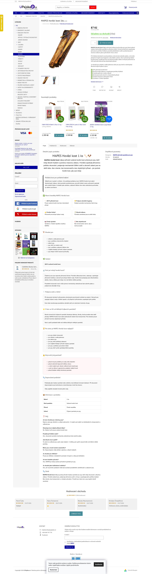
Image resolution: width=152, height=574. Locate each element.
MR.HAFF (21, 66)
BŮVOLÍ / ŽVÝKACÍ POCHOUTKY (27, 37)
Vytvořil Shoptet (132, 570)
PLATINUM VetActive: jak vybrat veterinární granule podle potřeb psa (25, 149)
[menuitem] (16, 13)
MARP (20, 52)
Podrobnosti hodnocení (66, 24)
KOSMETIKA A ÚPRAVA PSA (26, 80)
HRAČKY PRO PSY (23, 78)
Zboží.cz (72, 554)
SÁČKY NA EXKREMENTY (25, 87)
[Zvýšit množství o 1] (97, 42)
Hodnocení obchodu (76, 491)
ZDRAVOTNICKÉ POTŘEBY (25, 103)
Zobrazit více (76, 514)
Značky (18, 124)
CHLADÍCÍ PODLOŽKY (24, 101)
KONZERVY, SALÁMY (24, 30)
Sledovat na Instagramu (27, 258)
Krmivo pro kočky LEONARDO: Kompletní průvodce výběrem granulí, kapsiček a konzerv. (26, 155)
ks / (26, 167)
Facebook (45, 535)
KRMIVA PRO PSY (23, 28)
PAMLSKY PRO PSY (23, 33)
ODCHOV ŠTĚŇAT (23, 92)
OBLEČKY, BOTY (22, 94)
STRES (19, 90)
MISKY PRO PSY (22, 82)
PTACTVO (19, 115)
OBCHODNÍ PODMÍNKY (81, 1)
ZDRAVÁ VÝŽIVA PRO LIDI (23, 121)
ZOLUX (20, 63)
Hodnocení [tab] (63, 145)
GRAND (20, 49)
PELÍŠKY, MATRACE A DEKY (26, 85)
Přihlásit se (20, 190)
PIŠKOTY (20, 59)
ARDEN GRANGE (23, 40)
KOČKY (18, 110)
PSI (17, 25)
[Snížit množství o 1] (97, 44)
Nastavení (53, 570)
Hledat (93, 7)
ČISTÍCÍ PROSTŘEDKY (24, 75)
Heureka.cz (79, 554)
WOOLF (20, 61)
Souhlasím (98, 564)
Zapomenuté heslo (20, 196)
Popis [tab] (44, 145)
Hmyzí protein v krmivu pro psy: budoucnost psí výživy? (23, 144)
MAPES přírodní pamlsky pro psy (123, 155)
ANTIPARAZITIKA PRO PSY (26, 71)
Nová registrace (19, 194)
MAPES (20, 54)
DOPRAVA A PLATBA (66, 1)
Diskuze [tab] (72, 145)
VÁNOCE (20, 108)
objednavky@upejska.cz (49, 530)
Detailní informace (96, 82)
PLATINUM (21, 56)
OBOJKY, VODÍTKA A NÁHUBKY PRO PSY (27, 97)
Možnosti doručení (115, 37)
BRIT (19, 42)
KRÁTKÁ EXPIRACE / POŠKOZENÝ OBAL (26, 118)
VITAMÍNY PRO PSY (23, 68)
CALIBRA (20, 44)
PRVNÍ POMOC (22, 105)
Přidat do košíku (106, 43)
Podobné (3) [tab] (53, 145)
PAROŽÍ (20, 35)
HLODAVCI (19, 113)
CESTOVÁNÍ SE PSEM (24, 73)
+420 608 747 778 (47, 532)
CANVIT (20, 47)
